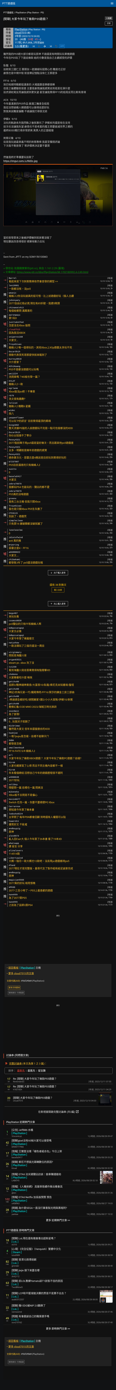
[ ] (19, 1133)
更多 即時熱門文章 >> (58, 1328)
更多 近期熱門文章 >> (58, 1220)
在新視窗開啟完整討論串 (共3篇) (58, 1111)
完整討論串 (15, 1063)
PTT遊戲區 (8, 12)
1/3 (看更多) (21, 46)
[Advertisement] (58, 937)
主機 (24, 967)
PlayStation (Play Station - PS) (30, 12)
